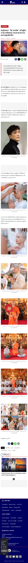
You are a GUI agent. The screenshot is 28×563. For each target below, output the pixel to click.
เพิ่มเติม (5, 548)
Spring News (17, 507)
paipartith (7, 438)
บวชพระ (14, 450)
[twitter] (19, 59)
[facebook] (16, 59)
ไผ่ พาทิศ (8, 448)
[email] (25, 59)
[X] (10, 556)
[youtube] (13, 556)
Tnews (12, 510)
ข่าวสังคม (20, 518)
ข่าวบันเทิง (8, 38)
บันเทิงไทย (13, 38)
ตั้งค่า (4, 553)
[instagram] (20, 556)
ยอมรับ (4, 550)
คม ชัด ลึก (19, 504)
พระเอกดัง (17, 448)
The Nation (4, 504)
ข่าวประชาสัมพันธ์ (6, 527)
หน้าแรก (2, 38)
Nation (10, 507)
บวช (12, 448)
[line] (22, 59)
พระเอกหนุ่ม (4, 450)
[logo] (11, 2)
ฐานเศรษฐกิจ (18, 510)
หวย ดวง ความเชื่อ (12, 521)
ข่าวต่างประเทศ (5, 524)
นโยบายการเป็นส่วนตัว (16, 527)
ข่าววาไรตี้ (20, 521)
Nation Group (12, 504)
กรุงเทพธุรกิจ (5, 507)
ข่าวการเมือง (13, 518)
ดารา (9, 450)
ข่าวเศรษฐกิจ (13, 524)
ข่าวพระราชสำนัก (5, 518)
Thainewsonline (6, 510)
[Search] (22, 2)
